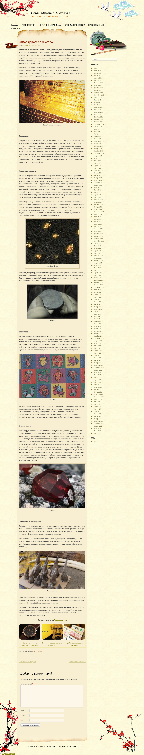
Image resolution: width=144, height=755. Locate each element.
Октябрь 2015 (98, 365)
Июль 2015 (97, 372)
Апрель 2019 (98, 273)
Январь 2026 (98, 85)
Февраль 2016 (98, 355)
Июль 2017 (97, 314)
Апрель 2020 (98, 251)
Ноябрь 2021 (98, 207)
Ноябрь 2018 (98, 282)
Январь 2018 (98, 302)
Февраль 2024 (98, 141)
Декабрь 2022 (98, 175)
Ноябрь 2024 (98, 119)
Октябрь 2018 (98, 285)
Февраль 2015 (98, 385)
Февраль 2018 (98, 299)
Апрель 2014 (98, 406)
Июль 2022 (97, 188)
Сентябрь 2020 (99, 241)
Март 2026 (97, 80)
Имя (22, 710)
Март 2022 (97, 197)
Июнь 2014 (97, 402)
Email (22, 715)
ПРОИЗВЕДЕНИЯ (96, 25)
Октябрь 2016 (98, 336)
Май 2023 (97, 163)
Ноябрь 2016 (98, 334)
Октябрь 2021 (98, 209)
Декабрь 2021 (98, 205)
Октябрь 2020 (98, 239)
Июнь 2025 (97, 102)
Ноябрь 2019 (98, 261)
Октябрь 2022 (98, 180)
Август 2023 (98, 156)
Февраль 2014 (98, 411)
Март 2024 (97, 139)
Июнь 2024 (97, 132)
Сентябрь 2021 (99, 212)
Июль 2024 (97, 129)
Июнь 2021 (97, 219)
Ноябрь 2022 (98, 178)
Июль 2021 (97, 217)
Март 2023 (97, 168)
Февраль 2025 (98, 112)
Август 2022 (98, 185)
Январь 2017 (98, 329)
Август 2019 (98, 263)
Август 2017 (98, 312)
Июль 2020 (97, 246)
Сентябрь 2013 (99, 424)
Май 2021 (97, 222)
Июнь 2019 (97, 268)
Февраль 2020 (98, 256)
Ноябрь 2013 (98, 419)
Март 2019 (97, 275)
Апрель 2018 (98, 295)
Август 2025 (98, 97)
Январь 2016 (98, 358)
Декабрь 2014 (98, 389)
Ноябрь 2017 (98, 307)
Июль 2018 (97, 290)
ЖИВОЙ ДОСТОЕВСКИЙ (74, 25)
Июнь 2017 (97, 316)
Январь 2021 (98, 231)
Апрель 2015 (98, 380)
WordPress (46, 746)
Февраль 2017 (98, 326)
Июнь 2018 (97, 292)
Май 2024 (97, 134)
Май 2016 (97, 348)
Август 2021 (98, 214)
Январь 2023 (98, 173)
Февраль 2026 (98, 83)
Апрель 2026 (98, 78)
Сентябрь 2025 (99, 95)
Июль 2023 (97, 158)
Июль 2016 (97, 343)
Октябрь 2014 (98, 394)
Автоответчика (60, 620)
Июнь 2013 (97, 431)
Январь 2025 (98, 114)
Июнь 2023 (97, 161)
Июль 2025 (97, 100)
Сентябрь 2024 (99, 124)
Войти (96, 442)
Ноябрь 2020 (98, 236)
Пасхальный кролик (77, 662)
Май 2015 (97, 377)
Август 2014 (98, 399)
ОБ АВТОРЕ (15, 29)
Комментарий (26, 684)
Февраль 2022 (98, 200)
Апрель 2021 (98, 224)
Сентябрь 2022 (99, 183)
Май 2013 (97, 433)
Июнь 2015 (97, 375)
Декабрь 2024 (98, 117)
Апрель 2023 (98, 166)
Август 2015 (98, 370)
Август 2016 (98, 341)
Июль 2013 (97, 428)
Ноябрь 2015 (98, 363)
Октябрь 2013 (98, 421)
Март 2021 (97, 226)
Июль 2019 (97, 265)
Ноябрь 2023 (98, 149)
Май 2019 (97, 270)
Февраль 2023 (98, 170)
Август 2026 (98, 68)
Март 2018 (97, 297)
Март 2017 (97, 324)
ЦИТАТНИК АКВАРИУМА (50, 25)
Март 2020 (97, 253)
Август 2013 (98, 426)
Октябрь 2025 (98, 93)
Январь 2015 (98, 387)
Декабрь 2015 (98, 360)
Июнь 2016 (97, 346)
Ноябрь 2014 (98, 392)
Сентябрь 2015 (99, 368)
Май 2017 (97, 319)
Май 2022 (97, 192)
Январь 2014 (98, 414)
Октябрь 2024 (98, 122)
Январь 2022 (98, 202)
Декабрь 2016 (98, 331)
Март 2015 (97, 382)
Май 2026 (97, 76)
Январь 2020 (98, 258)
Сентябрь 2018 (99, 287)
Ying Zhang (72, 746)
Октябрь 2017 (98, 309)
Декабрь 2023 (98, 146)
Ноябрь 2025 (98, 90)
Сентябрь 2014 (99, 397)
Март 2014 (97, 409)
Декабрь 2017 (98, 304)
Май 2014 (97, 404)
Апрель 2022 (98, 195)
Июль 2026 (97, 71)
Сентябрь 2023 (99, 153)
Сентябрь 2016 (99, 338)
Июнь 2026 (97, 73)
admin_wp (36, 45)
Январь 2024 (98, 144)
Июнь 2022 (97, 190)
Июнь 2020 (97, 248)
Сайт (22, 720)
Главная (14, 25)
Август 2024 (98, 127)
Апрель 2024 (98, 136)
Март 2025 (97, 110)
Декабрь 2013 (98, 416)
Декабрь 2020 (98, 234)
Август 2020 (98, 244)
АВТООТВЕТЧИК (29, 25)
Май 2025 (97, 105)
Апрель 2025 (98, 107)
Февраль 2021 (98, 229)
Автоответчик (38, 651)
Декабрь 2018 (98, 280)
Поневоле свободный (27, 662)
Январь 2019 (98, 278)
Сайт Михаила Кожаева (50, 13)
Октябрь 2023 (98, 151)
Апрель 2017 (98, 321)
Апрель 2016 (98, 351)
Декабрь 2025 (98, 88)
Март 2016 (97, 353)
